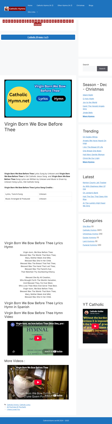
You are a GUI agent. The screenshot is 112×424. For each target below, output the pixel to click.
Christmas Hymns (90, 234)
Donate (37, 24)
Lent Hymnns (88, 241)
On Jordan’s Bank (90, 193)
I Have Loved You (13, 409)
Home (30, 5)
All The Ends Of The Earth (16, 407)
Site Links (31, 12)
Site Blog (87, 226)
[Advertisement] (38, 59)
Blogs (91, 5)
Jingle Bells (88, 113)
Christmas (80, 5)
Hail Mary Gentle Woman (94, 154)
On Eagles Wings (90, 137)
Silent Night (88, 95)
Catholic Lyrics (25, 405)
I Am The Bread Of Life (93, 147)
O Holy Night (88, 99)
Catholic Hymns (13, 405)
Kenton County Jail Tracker (94, 182)
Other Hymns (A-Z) (65, 5)
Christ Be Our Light (91, 158)
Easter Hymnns (89, 237)
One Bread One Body (92, 151)
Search (86, 65)
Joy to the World (90, 102)
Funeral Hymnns (90, 245)
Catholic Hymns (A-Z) (45, 5)
